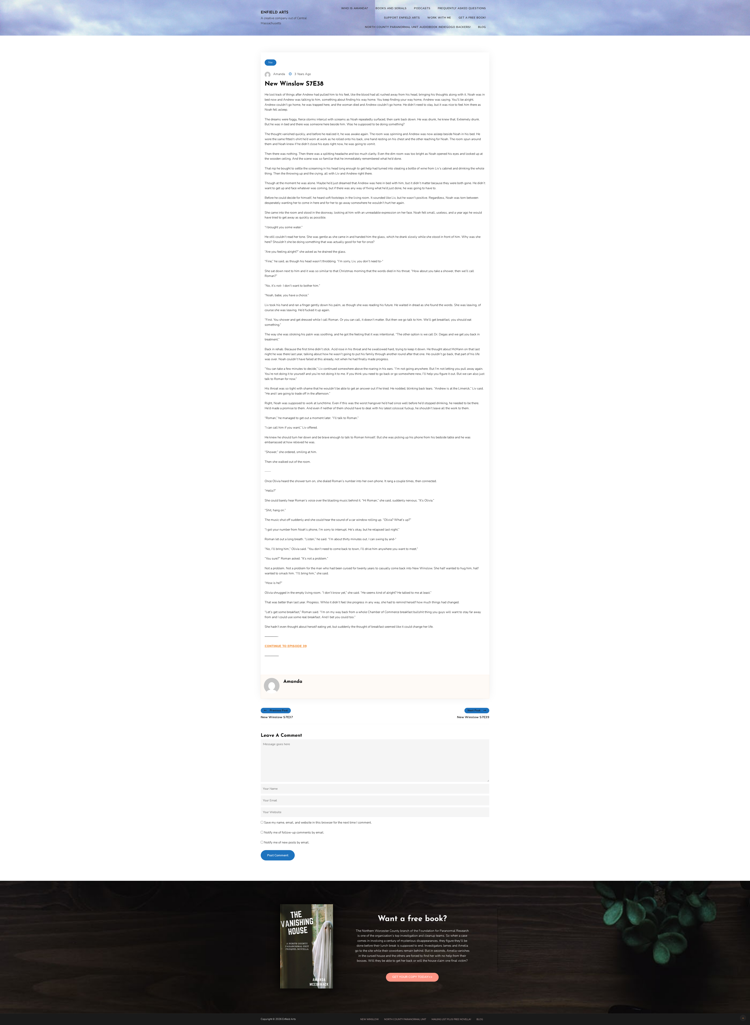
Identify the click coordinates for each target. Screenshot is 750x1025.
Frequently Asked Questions (462, 8)
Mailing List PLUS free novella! (451, 1019)
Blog (482, 27)
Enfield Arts (274, 12)
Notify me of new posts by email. (286, 842)
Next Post (474, 710)
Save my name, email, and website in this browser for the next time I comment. (318, 822)
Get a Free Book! (472, 18)
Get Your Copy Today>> (412, 977)
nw (270, 62)
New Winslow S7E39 (473, 717)
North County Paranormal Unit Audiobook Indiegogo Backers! (418, 27)
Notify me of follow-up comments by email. (294, 832)
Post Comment (277, 855)
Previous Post (279, 710)
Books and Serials (391, 8)
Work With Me (439, 18)
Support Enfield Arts (402, 18)
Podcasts (422, 8)
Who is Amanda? (354, 8)
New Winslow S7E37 (277, 717)
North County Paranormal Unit (405, 1019)
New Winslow (369, 1019)
